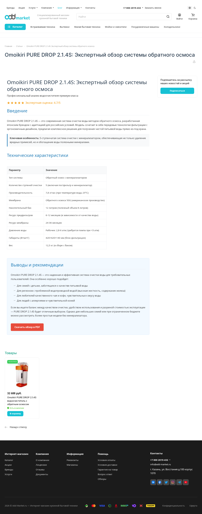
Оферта (193, 505)
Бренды (9, 469)
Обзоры (102, 478)
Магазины (72, 464)
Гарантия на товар (108, 469)
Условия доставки (107, 464)
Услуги (8, 474)
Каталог (9, 460)
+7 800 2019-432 (132, 8)
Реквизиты (73, 460)
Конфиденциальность (173, 505)
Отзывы (40, 469)
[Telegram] (179, 482)
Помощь (103, 454)
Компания (42, 454)
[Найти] (168, 16)
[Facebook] (160, 482)
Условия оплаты (106, 460)
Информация (75, 454)
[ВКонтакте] (153, 482)
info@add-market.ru (160, 464)
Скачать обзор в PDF (27, 327)
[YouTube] (186, 482)
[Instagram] (173, 482)
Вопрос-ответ (105, 474)
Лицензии (41, 464)
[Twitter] (166, 482)
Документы (42, 474)
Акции (8, 464)
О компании (42, 460)
